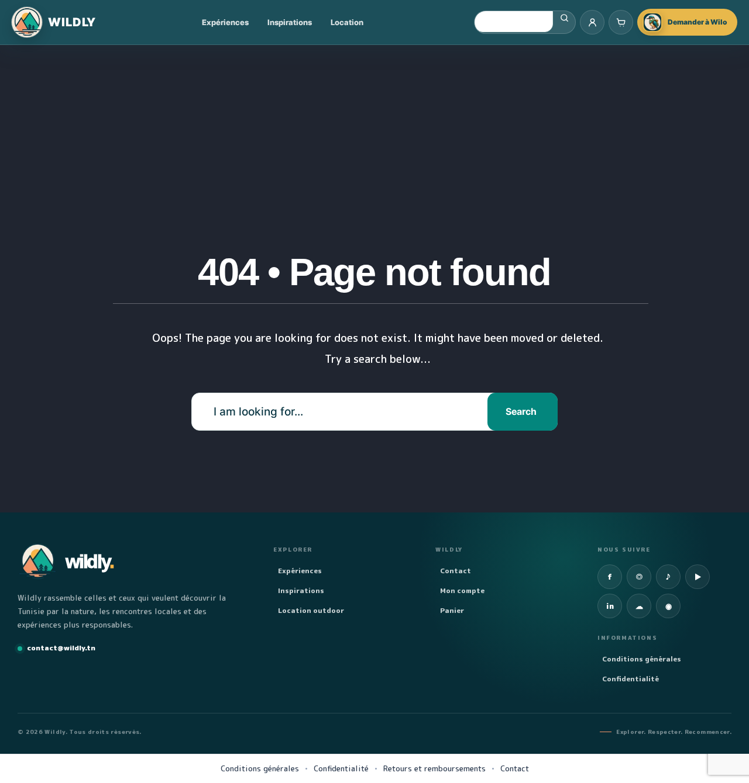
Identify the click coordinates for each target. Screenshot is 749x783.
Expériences (225, 22)
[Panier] (621, 22)
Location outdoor (311, 610)
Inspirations (289, 22)
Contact (455, 571)
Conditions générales (641, 659)
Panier (452, 610)
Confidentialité (630, 679)
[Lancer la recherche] (564, 18)
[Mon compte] (592, 22)
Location (347, 22)
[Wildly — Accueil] (54, 22)
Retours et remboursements (434, 768)
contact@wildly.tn (61, 648)
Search (521, 411)
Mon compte (462, 590)
